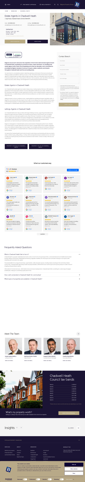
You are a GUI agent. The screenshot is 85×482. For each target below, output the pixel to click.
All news (71, 428)
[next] (21, 427)
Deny (74, 473)
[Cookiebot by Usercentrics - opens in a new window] (8, 479)
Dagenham (33, 459)
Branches (14, 11)
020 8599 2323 (11, 23)
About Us (19, 450)
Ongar (44, 452)
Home (6, 11)
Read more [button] (8, 187)
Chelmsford (33, 457)
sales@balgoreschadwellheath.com (13, 25)
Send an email (9, 360)
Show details (69, 479)
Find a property (46, 4)
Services (7, 447)
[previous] (17, 427)
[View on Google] (7, 178)
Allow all (74, 464)
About (19, 447)
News (18, 454)
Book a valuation (15, 41)
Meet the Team (20, 457)
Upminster (45, 459)
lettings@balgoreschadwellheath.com (36, 25)
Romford (45, 454)
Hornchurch (46, 450)
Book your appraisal (69, 413)
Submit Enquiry (68, 104)
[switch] (38, 479)
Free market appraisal (29, 4)
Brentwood (33, 452)
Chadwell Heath (25, 11)
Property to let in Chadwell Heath (40, 146)
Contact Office (37, 41)
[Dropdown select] (69, 74)
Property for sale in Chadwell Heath (16, 146)
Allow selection (73, 468)
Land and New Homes (10, 454)
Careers (19, 452)
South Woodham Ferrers (49, 457)
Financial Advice (8, 452)
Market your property (9, 450)
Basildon (33, 450)
